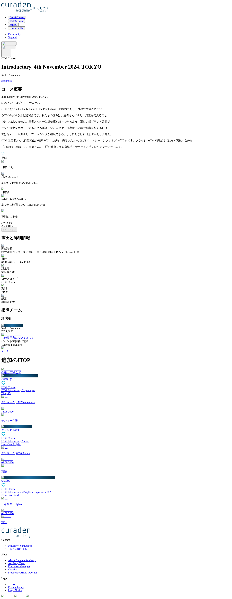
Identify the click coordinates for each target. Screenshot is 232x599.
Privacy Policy (16, 587)
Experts (13, 24)
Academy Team (16, 563)
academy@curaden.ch (20, 545)
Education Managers (19, 566)
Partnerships (14, 34)
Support (12, 37)
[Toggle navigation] (6, 53)
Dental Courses (17, 17)
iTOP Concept (16, 21)
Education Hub (17, 28)
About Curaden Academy (22, 560)
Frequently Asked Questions (23, 572)
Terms (11, 584)
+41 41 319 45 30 (17, 548)
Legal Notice (15, 590)
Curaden (12, 569)
